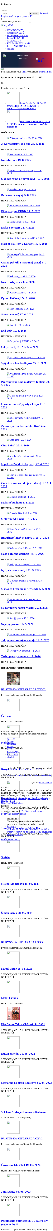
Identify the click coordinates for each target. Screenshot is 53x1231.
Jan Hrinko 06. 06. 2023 (16, 1191)
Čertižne (6, 715)
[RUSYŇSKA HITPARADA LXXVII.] (26, 678)
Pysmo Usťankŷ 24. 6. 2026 (18, 297)
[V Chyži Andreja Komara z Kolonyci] (26, 1100)
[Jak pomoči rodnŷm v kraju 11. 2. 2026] (26, 634)
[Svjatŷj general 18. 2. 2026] (26, 618)
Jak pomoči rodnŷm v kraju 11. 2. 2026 (25, 639)
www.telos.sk (45, 782)
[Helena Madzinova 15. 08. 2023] (26, 872)
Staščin (5, 857)
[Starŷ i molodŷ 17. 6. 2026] (26, 308)
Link (49, 71)
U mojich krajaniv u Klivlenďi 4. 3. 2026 (25, 588)
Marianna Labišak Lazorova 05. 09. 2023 (26, 1082)
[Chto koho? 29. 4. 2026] (26, 439)
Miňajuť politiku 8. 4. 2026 (17, 502)
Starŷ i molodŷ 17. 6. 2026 (17, 314)
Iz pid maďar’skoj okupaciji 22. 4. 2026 (25, 464)
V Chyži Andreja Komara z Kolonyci (23, 1111)
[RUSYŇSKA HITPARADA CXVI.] (26, 1127)
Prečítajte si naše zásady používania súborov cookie (22, 812)
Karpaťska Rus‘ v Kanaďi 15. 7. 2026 (24, 243)
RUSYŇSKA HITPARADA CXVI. (22, 1138)
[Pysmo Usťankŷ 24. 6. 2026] (26, 292)
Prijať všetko (18, 803)
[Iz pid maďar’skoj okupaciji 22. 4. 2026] (26, 457)
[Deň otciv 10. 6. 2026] (26, 324)
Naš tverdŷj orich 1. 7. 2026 (18, 281)
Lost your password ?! (22, 16)
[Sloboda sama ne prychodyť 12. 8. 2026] (26, 171)
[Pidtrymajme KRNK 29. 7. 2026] (26, 205)
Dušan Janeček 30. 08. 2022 (18, 1053)
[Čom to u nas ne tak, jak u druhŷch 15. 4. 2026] (26, 476)
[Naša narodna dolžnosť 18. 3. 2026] (26, 548)
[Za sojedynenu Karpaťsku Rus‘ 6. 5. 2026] (26, 419)
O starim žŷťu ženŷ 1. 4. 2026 (19, 518)
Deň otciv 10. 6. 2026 (13, 330)
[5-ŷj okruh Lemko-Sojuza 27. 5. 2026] (26, 357)
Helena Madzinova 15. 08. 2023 (20, 883)
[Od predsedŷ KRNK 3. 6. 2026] (26, 341)
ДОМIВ (15, 30)
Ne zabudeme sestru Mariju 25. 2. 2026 (24, 607)
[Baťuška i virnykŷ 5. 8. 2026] (26, 189)
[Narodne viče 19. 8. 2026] (26, 154)
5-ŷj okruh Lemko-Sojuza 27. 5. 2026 (24, 362)
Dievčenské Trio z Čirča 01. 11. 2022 (23, 1024)
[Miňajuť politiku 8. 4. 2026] (26, 496)
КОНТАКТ (18, 46)
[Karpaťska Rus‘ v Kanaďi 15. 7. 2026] (26, 238)
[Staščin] (26, 846)
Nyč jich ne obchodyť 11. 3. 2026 (21, 569)
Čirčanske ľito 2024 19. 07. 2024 (20, 1164)
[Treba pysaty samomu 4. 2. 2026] (26, 650)
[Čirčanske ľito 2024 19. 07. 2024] (26, 1154)
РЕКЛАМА (19, 43)
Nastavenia (6, 803)
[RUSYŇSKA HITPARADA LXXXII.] (26, 931)
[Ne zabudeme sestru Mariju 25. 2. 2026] (26, 600)
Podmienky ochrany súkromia (17, 775)
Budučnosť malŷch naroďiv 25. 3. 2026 (25, 537)
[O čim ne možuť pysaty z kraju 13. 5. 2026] (26, 396)
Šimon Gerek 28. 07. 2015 (17, 912)
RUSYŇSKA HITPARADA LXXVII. (23, 689)
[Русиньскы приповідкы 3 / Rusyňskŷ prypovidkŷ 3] (26, 1209)
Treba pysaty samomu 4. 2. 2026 (21, 656)
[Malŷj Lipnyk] (26, 986)
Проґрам (17, 35)
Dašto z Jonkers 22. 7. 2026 (17, 227)
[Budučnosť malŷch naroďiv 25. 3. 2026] (26, 530)
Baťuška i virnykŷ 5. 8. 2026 (18, 194)
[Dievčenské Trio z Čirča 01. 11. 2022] (26, 1013)
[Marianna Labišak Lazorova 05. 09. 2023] (26, 1071)
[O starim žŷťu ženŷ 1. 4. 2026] (26, 513)
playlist (10, 48)
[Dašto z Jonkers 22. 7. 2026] (26, 221)
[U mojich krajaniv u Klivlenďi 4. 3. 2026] (26, 581)
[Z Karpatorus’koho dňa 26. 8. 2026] (26, 138)
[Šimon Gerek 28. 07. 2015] (26, 901)
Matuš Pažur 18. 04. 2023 (16, 968)
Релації (15, 38)
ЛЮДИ (14, 40)
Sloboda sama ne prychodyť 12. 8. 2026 (25, 178)
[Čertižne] (26, 705)
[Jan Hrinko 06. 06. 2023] (26, 1180)
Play (24, 71)
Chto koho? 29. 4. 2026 (15, 445)
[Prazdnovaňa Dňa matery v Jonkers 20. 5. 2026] (26, 374)
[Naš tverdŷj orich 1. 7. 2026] (26, 276)
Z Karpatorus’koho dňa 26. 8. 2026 (22, 143)
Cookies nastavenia (42, 775)
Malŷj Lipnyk (9, 997)
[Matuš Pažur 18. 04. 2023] (26, 957)
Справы (15, 33)
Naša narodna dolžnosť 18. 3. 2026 (22, 553)
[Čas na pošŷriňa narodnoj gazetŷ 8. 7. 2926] (26, 255)
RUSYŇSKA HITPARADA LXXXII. (23, 941)
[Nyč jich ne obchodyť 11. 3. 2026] (26, 564)
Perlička (43, 71)
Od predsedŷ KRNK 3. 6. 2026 (19, 346)
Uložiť (4, 839)
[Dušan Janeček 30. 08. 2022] (26, 1042)
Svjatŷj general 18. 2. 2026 (17, 623)
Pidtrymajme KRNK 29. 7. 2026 (20, 211)
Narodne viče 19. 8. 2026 (16, 159)
